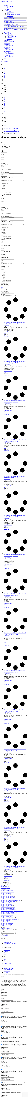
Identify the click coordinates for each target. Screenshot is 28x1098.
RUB (5, 89)
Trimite (2, 1005)
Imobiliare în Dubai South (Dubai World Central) (12, 911)
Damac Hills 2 (7, 971)
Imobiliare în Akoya (5, 894)
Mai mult (3, 927)
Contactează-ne (7, 942)
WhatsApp (6, 336)
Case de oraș (7, 146)
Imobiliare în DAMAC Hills (7, 892)
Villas (2, 885)
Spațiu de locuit (4, 257)
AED (5, 87)
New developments (5, 888)
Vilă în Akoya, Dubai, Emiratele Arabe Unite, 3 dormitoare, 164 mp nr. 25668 (15, 516)
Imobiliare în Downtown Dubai (8, 907)
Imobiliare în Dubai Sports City (8, 912)
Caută (2, 141)
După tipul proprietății (6, 884)
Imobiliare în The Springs (7, 923)
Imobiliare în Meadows (6, 904)
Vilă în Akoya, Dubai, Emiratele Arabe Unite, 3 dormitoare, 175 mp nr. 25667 (15, 749)
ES (4, 75)
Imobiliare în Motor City (6, 920)
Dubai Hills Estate (8, 969)
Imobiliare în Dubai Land (7, 905)
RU (4, 67)
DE (4, 69)
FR (4, 76)
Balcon (3, 186)
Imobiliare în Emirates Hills (7, 924)
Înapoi (5, 289)
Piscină (3, 185)
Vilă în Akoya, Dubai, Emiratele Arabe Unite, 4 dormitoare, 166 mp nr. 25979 (15, 789)
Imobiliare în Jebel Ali (6, 916)
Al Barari (6, 972)
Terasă (3, 188)
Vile (5, 145)
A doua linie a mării (6, 194)
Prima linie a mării (6, 192)
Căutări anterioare (5, 283)
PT (4, 79)
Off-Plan (6, 951)
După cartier (3, 889)
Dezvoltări (6, 147)
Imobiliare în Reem (5, 921)
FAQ (5, 960)
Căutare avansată (5, 285)
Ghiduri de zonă (7, 963)
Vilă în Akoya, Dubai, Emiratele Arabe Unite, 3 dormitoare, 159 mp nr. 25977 (15, 828)
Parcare (4, 189)
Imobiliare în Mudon (5, 898)
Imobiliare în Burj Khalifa (7, 915)
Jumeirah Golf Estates (9, 968)
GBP (5, 91)
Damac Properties (8, 331)
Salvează (3, 294)
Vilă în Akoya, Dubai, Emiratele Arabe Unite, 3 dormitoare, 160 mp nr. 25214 (15, 323)
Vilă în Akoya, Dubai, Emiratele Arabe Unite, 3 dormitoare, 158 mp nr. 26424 (15, 867)
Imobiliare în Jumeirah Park (7, 913)
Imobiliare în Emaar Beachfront (8, 909)
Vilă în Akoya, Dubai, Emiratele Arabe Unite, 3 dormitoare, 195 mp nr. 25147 (15, 401)
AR (4, 72)
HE (4, 80)
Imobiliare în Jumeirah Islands (8, 917)
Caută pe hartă (7, 961)
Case (5, 954)
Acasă (5, 940)
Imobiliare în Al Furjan (6, 893)
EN (4, 68)
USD (5, 88)
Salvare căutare (4, 284)
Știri (5, 959)
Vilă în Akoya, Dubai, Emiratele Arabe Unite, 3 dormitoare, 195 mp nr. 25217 (15, 477)
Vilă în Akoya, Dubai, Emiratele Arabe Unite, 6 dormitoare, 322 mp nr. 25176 (15, 440)
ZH (4, 73)
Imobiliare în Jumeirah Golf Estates (9, 919)
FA (4, 71)
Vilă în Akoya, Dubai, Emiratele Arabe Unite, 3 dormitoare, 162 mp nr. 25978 (15, 671)
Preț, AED (3, 154)
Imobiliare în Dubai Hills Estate (8, 901)
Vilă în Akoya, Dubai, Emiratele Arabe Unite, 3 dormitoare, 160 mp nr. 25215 (15, 362)
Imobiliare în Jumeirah (6, 903)
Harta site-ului (7, 945)
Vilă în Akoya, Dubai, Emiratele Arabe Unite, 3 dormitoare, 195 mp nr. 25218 (15, 555)
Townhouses (4, 886)
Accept (2, 989)
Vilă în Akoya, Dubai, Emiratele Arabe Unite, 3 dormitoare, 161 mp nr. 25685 (15, 633)
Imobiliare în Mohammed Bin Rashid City (10, 900)
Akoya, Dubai (7, 325)
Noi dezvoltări (7, 950)
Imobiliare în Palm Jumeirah (7, 896)
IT (4, 78)
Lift (3, 191)
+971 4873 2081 (4, 61)
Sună (5, 333)
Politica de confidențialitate (10, 943)
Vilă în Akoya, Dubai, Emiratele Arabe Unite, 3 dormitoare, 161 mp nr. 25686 (15, 594)
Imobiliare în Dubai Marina (7, 890)
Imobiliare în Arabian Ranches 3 (8, 908)
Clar (2, 287)
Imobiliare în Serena (5, 925)
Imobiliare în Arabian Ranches (8, 897)
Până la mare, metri (5, 245)
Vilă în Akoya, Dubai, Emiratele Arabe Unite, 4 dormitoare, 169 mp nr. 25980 (15, 710)
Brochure (6, 334)
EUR (5, 85)
